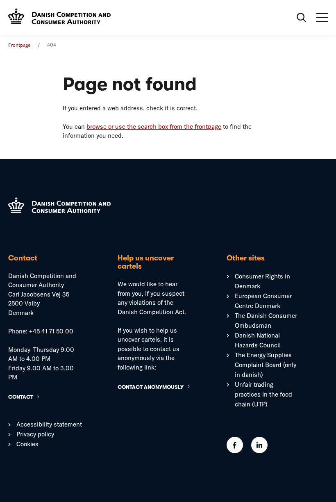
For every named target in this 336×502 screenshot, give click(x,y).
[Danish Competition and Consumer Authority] (59, 17)
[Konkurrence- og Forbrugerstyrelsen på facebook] (235, 451)
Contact (20, 396)
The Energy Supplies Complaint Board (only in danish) (265, 365)
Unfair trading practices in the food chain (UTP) (263, 394)
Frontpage (19, 45)
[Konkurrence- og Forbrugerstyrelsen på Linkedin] (259, 451)
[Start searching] (301, 17)
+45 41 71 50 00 (51, 331)
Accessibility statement (49, 424)
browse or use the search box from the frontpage (153, 126)
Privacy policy (35, 434)
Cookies (27, 444)
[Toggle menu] (322, 17)
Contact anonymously (151, 387)
